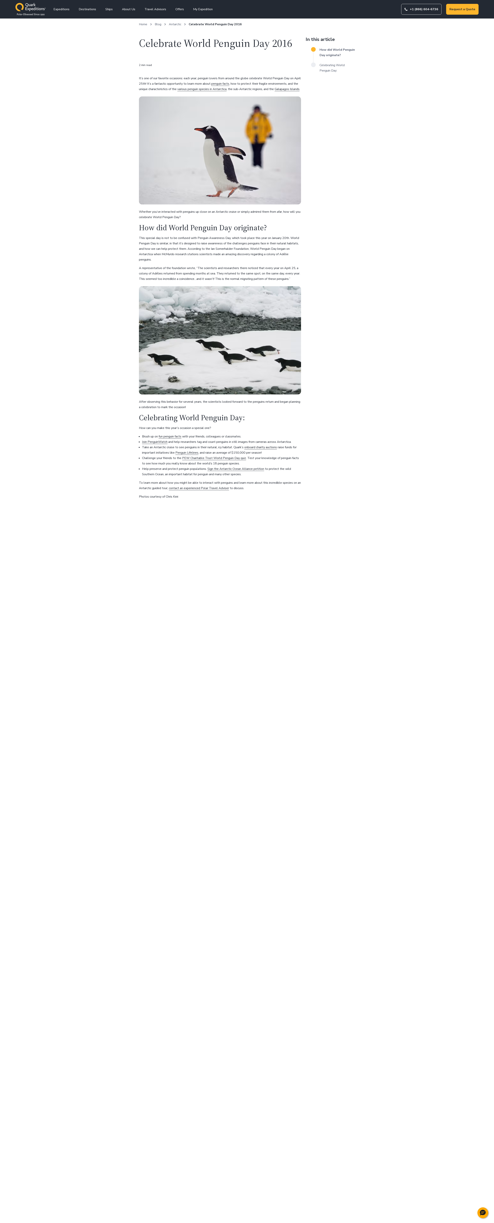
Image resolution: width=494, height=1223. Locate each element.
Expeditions (61, 9)
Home (143, 24)
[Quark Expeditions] (30, 9)
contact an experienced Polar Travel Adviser (199, 488)
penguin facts (220, 84)
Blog (158, 24)
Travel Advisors (155, 9)
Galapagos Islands (287, 89)
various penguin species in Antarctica (202, 89)
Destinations (87, 9)
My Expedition (203, 9)
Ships (109, 9)
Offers (179, 9)
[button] (482, 1212)
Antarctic (175, 24)
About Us (128, 9)
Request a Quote (462, 9)
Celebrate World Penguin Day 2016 (215, 24)
